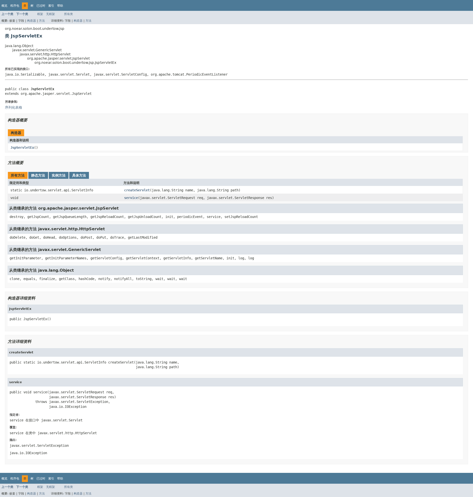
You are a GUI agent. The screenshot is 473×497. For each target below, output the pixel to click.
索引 (51, 5)
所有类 (68, 14)
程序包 (14, 5)
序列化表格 (13, 107)
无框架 (50, 14)
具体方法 (79, 175)
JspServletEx (22, 147)
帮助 (60, 5)
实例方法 (59, 175)
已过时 (40, 5)
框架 (40, 14)
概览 (4, 5)
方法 (42, 20)
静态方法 (38, 175)
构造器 (31, 20)
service (131, 198)
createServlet (137, 190)
